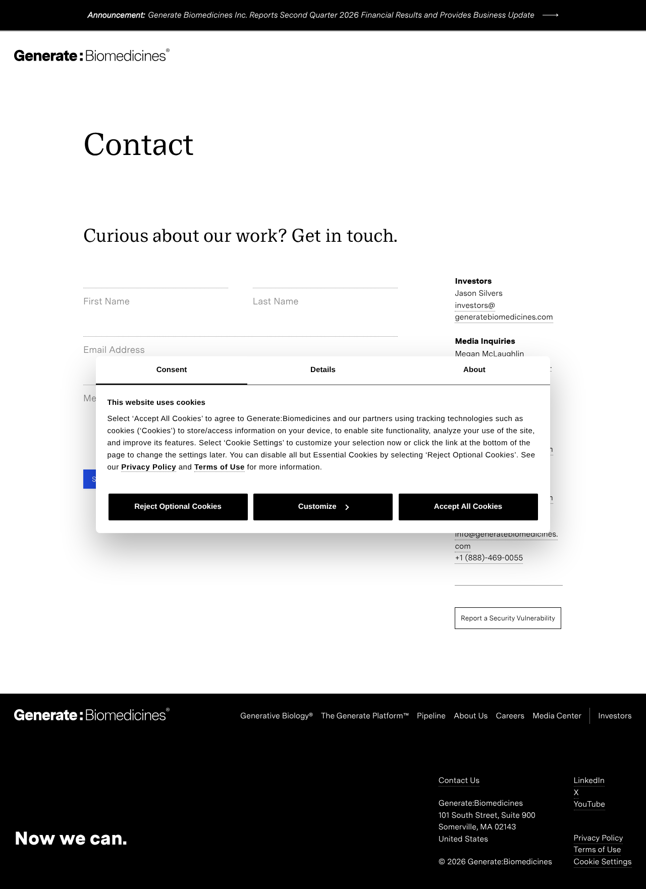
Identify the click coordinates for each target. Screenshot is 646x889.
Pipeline (431, 715)
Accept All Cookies (468, 506)
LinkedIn (589, 780)
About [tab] (474, 369)
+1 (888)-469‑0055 (489, 557)
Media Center (556, 715)
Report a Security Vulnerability (508, 618)
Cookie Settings (603, 861)
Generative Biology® (276, 715)
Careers (510, 715)
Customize (317, 506)
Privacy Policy (598, 838)
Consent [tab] (171, 369)
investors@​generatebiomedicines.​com (504, 311)
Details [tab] (323, 369)
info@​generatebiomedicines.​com (506, 540)
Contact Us (459, 780)
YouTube (589, 804)
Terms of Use (597, 849)
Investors (614, 715)
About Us (471, 715)
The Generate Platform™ (365, 715)
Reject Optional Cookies (178, 506)
